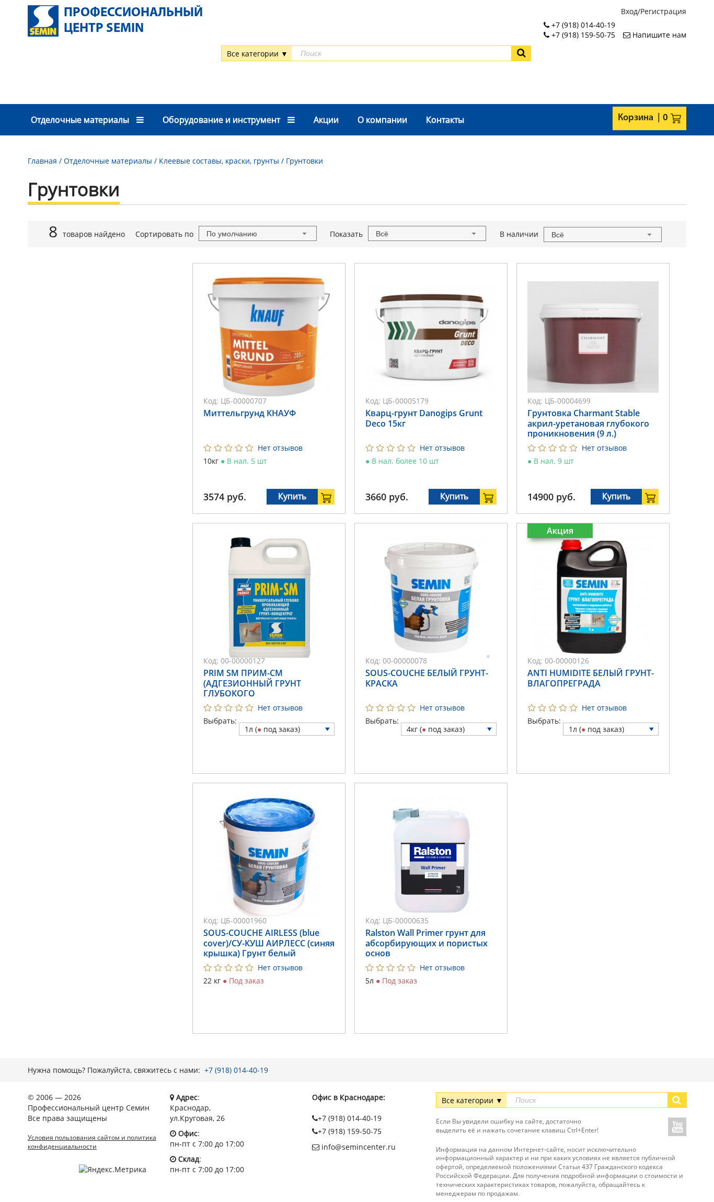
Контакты (445, 119)
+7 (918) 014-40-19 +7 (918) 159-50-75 (582, 30)
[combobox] (258, 233)
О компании (382, 119)
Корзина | (639, 118)
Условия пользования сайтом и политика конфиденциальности (92, 1142)
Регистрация (663, 11)
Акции (326, 119)
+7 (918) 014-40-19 (236, 1070)
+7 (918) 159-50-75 (350, 1131)
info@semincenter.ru (357, 1147)
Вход (629, 11)
